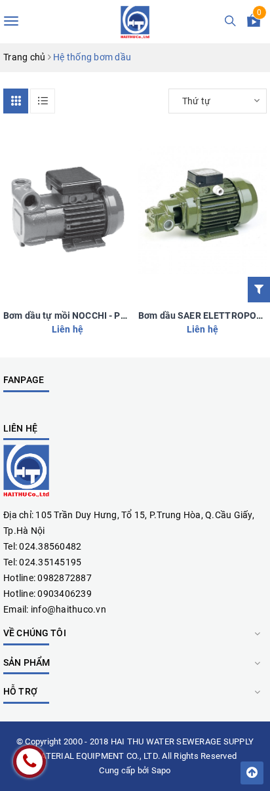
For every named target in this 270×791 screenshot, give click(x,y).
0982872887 (64, 578)
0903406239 (64, 593)
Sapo (161, 770)
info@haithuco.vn (68, 609)
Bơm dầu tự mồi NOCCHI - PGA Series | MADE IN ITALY (117, 315)
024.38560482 (50, 546)
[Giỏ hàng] (253, 23)
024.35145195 (50, 562)
